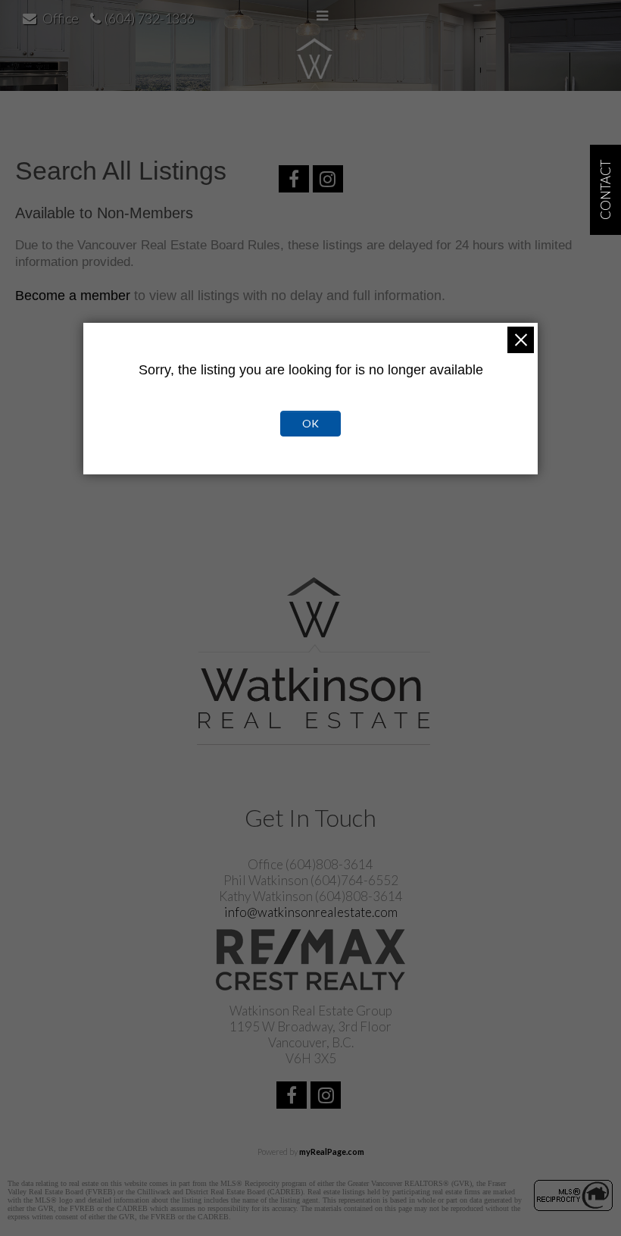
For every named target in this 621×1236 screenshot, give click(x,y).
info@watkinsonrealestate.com (311, 912)
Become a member (72, 295)
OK (310, 423)
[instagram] (330, 181)
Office (60, 18)
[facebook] (296, 181)
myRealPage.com (331, 1151)
